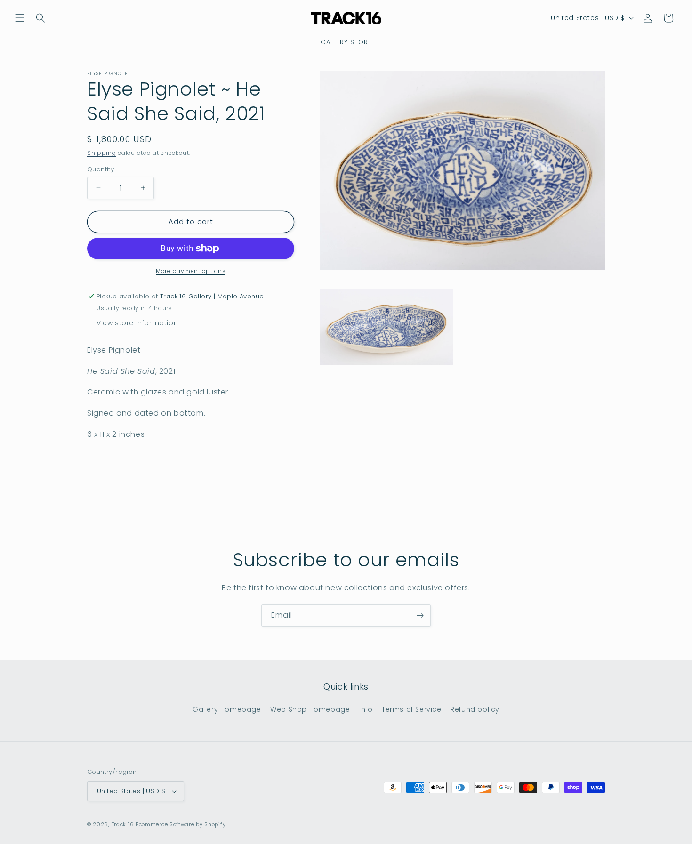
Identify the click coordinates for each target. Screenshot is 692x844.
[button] (19, 18)
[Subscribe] (420, 615)
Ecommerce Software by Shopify (180, 824)
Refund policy (475, 709)
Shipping (101, 153)
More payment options (190, 271)
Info (365, 709)
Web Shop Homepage (310, 709)
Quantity (100, 169)
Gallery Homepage (227, 709)
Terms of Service (412, 709)
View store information (137, 323)
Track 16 (123, 824)
